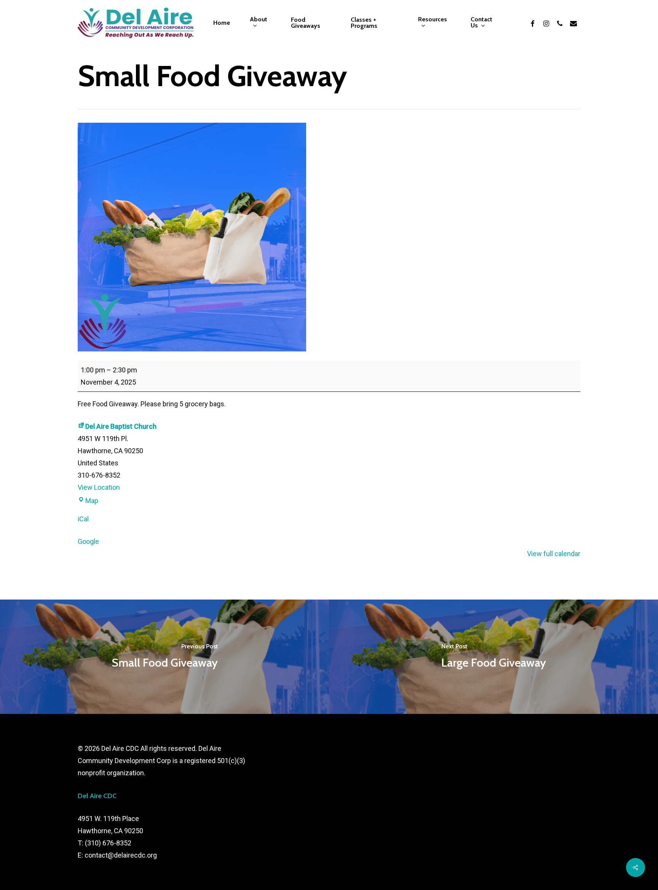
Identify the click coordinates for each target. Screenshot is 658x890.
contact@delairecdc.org (121, 855)
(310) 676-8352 (108, 843)
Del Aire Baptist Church (121, 426)
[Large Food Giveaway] (493, 657)
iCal (83, 519)
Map (91, 501)
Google (88, 541)
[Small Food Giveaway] (164, 657)
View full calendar (553, 554)
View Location (99, 487)
